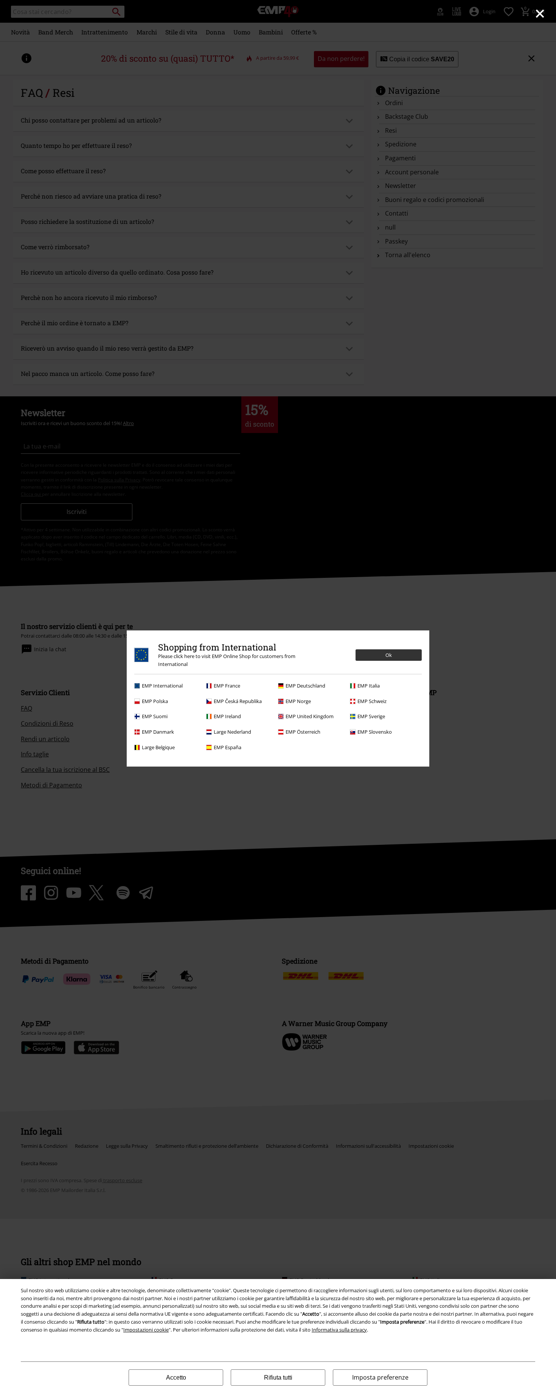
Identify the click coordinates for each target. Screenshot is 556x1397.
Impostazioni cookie (146, 1329)
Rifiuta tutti (278, 1377)
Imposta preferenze (380, 1377)
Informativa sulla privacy (339, 1329)
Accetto (176, 1377)
